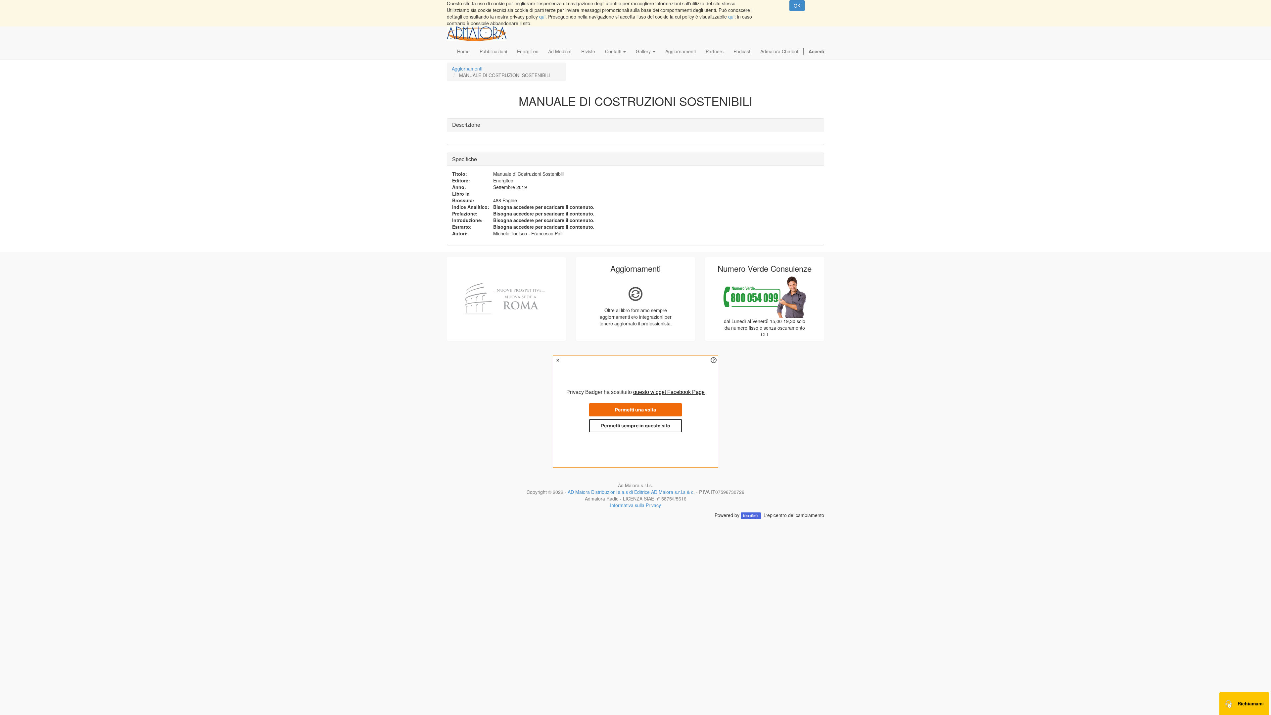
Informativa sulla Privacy (635, 505)
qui (542, 16)
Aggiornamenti (467, 68)
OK (797, 5)
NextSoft (751, 515)
